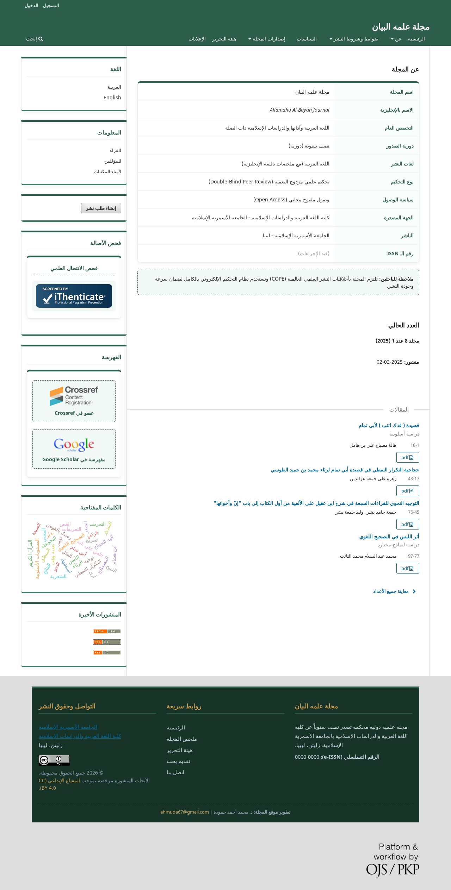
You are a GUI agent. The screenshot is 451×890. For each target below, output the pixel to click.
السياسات (307, 38)
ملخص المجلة (182, 738)
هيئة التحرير (224, 38)
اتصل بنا (175, 772)
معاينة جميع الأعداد (391, 591)
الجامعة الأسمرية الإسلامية (68, 726)
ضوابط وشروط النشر (355, 38)
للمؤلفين (112, 161)
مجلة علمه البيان (401, 26)
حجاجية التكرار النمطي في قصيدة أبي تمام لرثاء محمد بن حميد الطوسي (345, 469)
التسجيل (51, 5)
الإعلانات (197, 38)
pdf (405, 457)
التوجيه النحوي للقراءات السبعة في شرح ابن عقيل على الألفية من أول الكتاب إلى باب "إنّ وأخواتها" (316, 503)
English (112, 97)
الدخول (31, 5)
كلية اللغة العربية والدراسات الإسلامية (80, 735)
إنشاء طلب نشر (101, 208)
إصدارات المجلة (268, 38)
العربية (114, 86)
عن (398, 38)
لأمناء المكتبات (107, 171)
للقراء (115, 150)
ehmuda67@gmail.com (184, 812)
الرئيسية (416, 38)
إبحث (32, 38)
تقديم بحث (178, 760)
